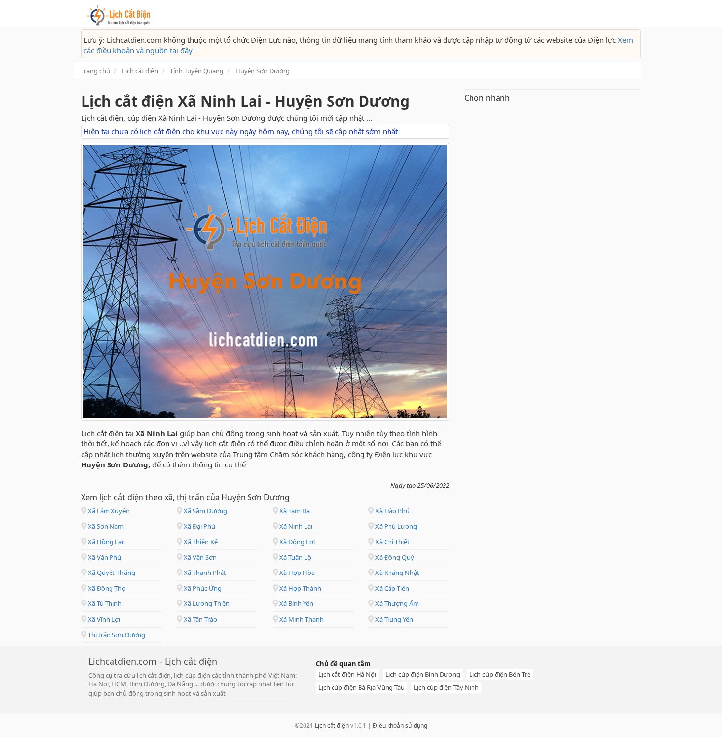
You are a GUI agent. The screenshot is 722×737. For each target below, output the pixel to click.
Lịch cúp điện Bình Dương (422, 674)
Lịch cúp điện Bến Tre (499, 674)
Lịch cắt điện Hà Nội (347, 674)
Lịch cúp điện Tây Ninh (446, 687)
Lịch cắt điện (332, 725)
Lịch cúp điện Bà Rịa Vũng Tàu (361, 687)
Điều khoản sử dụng (400, 725)
